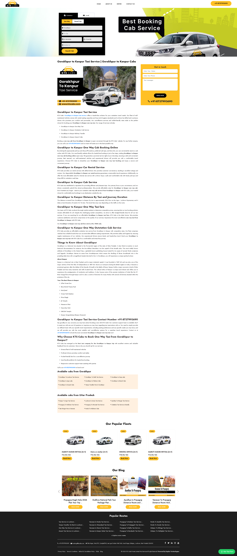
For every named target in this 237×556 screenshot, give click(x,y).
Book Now (67, 458)
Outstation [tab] (68, 15)
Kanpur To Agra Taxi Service (67, 401)
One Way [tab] (67, 21)
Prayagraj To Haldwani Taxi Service (69, 405)
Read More (75, 507)
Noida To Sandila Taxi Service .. (160, 522)
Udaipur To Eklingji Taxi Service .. (161, 528)
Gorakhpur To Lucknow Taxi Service (69, 377)
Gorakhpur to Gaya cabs (118, 377)
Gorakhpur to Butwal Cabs (118, 381)
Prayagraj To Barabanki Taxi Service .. (132, 531)
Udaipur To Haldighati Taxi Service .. (162, 531)
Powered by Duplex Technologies (168, 551)
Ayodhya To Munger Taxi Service (120, 401)
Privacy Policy (61, 551)
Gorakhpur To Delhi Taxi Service (94, 377)
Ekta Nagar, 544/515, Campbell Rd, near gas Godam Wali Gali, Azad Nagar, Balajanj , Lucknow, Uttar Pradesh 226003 (120, 543)
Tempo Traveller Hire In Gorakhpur (94, 385)
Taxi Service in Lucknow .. (67, 522)
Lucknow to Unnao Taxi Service (93, 401)
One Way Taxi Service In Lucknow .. (70, 528)
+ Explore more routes (118, 535)
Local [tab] (86, 15)
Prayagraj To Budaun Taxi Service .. (131, 522)
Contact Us (130, 4)
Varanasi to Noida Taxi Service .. (99, 522)
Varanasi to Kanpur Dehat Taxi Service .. (102, 531)
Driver (119, 4)
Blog (101, 551)
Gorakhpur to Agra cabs (65, 381)
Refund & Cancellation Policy (87, 551)
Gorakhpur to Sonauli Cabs (66, 385)
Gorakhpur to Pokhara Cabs (93, 381)
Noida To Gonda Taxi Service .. (160, 525)
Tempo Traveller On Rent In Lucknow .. (71, 525)
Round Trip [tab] (78, 21)
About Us (109, 4)
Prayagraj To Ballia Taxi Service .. (130, 528)
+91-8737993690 (221, 3)
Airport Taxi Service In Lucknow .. (69, 531)
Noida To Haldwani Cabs (92, 409)
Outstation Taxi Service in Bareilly (120, 405)
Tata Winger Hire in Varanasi (67, 409)
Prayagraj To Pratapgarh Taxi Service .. (132, 525)
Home (100, 4)
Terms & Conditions (72, 551)
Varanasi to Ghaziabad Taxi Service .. (101, 525)
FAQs (97, 551)
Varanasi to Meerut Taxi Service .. (100, 528)
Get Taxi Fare (228, 552)
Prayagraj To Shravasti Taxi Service (94, 405)
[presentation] (59, 491)
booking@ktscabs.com (78, 543)
